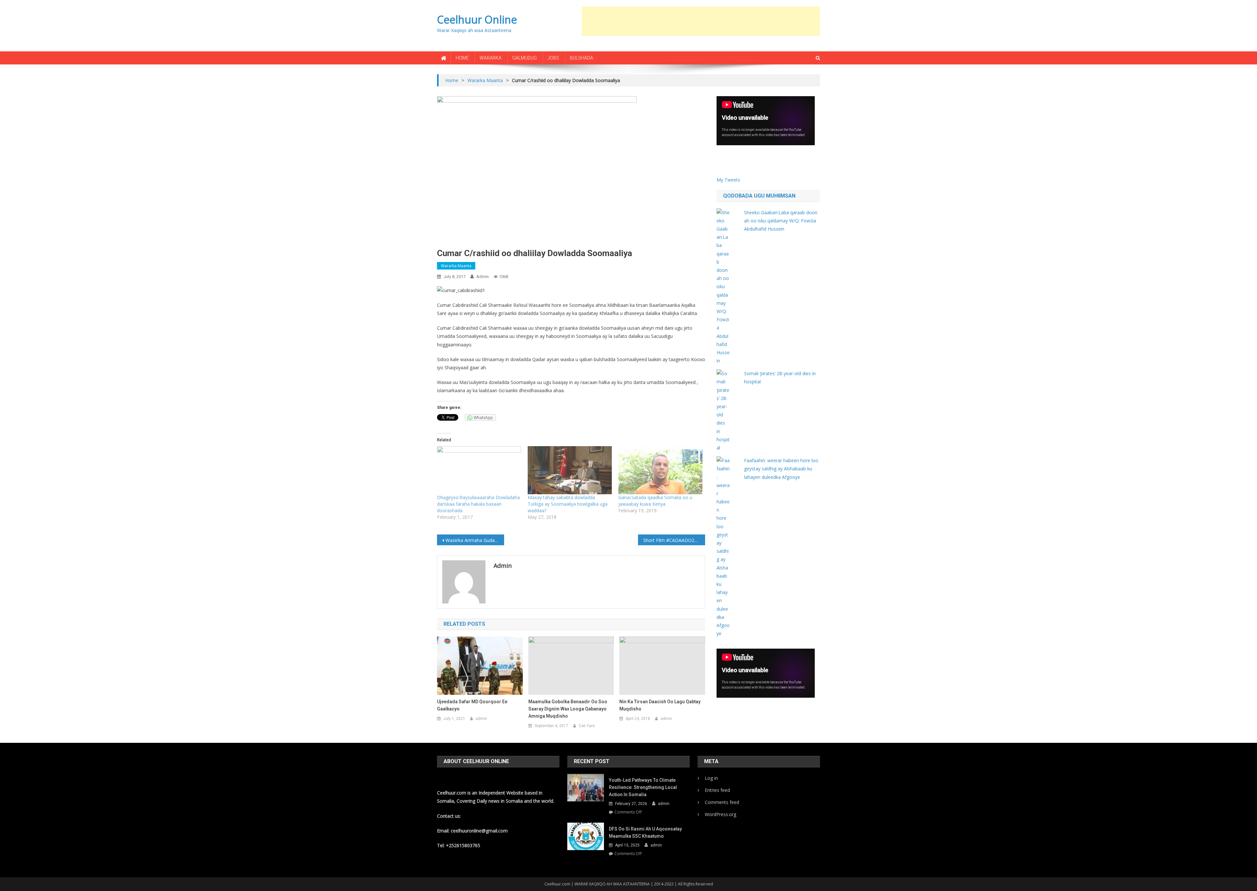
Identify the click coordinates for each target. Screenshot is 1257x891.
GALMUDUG (524, 58)
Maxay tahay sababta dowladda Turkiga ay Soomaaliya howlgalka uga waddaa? (568, 504)
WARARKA (490, 58)
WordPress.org (720, 814)
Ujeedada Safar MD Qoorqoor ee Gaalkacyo (472, 705)
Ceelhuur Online (477, 19)
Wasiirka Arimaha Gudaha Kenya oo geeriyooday (475, 540)
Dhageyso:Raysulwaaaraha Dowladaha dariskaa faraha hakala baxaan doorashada (478, 504)
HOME (462, 58)
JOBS (553, 58)
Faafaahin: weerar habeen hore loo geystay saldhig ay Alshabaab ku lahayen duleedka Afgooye (781, 468)
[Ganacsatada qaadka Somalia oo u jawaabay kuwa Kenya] (660, 470)
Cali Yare (587, 726)
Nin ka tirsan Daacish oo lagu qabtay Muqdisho (660, 705)
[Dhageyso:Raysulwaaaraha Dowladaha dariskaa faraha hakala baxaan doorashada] (479, 470)
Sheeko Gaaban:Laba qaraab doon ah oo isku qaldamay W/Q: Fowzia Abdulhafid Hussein (780, 220)
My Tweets (728, 180)
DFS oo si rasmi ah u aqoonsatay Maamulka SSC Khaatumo (645, 832)
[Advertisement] (701, 21)
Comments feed (722, 802)
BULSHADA (581, 58)
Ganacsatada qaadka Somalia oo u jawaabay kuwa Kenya (655, 500)
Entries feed (717, 790)
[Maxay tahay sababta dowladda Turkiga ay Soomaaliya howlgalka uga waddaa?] (570, 470)
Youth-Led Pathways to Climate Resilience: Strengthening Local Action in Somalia (643, 787)
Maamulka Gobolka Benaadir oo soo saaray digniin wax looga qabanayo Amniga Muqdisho (567, 709)
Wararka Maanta (456, 266)
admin (482, 276)
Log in (711, 778)
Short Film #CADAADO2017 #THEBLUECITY (674, 540)
